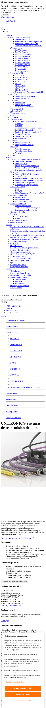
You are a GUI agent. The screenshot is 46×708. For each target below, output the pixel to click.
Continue (5, 15)
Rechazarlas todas (23, 694)
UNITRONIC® (16, 345)
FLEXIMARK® (16, 381)
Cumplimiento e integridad (15, 320)
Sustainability (11, 399)
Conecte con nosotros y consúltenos (14, 581)
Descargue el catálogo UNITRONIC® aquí (17, 538)
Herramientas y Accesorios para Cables (25, 387)
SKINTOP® (15, 369)
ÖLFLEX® (14, 339)
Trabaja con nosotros (13, 418)
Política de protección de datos (14, 682)
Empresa (4, 316)
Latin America (11, 21)
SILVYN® (14, 375)
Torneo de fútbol (12, 405)
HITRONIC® (15, 357)
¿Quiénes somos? (12, 326)
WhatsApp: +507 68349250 (11, 606)
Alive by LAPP (11, 412)
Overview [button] (4, 31)
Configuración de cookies (23, 701)
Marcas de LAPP (12, 333)
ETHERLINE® (16, 351)
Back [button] (3, 29)
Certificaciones (11, 393)
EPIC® (13, 363)
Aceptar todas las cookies (23, 688)
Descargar (4, 621)
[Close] (2, 4)
